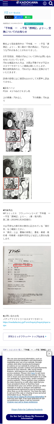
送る (29, 17)
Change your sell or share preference (22, 402)
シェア (19, 17)
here (33, 373)
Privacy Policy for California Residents (27, 410)
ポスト (10, 17)
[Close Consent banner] (49, 353)
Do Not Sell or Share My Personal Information (25, 397)
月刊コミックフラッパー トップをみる (26, 336)
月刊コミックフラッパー (34, 24)
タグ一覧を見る (14, 13)
